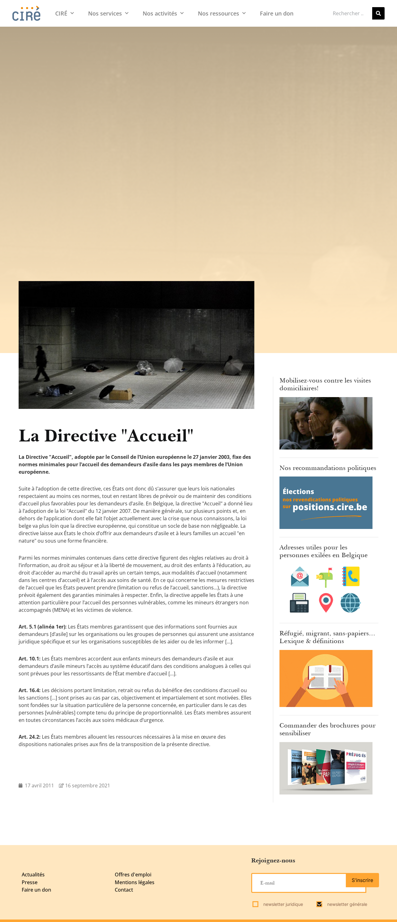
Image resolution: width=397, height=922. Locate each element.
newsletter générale (346, 904)
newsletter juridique (282, 904)
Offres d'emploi (133, 874)
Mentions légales (134, 882)
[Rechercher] (378, 13)
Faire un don (276, 13)
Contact (124, 889)
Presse (30, 882)
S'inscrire (362, 880)
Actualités (33, 874)
